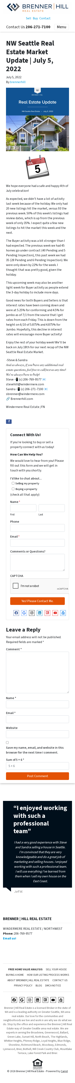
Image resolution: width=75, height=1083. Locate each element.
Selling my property (27, 483)
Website (12, 728)
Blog (39, 985)
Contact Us (60, 980)
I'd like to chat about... (26, 478)
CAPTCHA (16, 576)
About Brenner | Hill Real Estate (28, 980)
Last (41, 514)
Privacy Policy (23, 985)
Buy (35, 18)
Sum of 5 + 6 (15, 760)
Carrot (64, 1071)
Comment (14, 649)
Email (15, 536)
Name (15, 502)
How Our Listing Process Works (48, 975)
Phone (14, 521)
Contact (45, 18)
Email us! (9, 938)
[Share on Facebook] (9, 421)
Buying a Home (15, 975)
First (12, 514)
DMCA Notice (53, 985)
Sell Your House (56, 969)
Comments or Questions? (27, 551)
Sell (28, 18)
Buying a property (26, 489)
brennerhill (18, 82)
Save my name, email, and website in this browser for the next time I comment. (35, 750)
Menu (61, 27)
